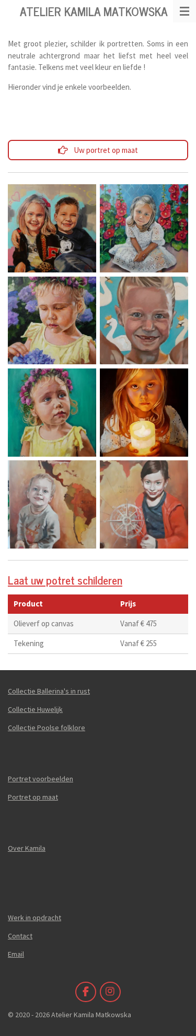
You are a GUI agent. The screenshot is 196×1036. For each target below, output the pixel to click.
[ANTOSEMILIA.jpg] (52, 229)
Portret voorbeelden (40, 778)
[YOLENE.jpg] (144, 320)
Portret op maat (33, 797)
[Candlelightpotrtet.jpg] (144, 412)
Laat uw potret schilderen (65, 579)
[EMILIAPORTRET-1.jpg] (52, 412)
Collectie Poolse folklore (46, 727)
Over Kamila (26, 848)
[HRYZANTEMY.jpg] (52, 320)
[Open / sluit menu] (184, 11)
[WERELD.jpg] (52, 504)
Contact (20, 935)
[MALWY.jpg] (144, 229)
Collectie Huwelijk (35, 709)
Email (16, 954)
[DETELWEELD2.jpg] (144, 504)
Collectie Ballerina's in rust (49, 691)
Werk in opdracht (34, 917)
